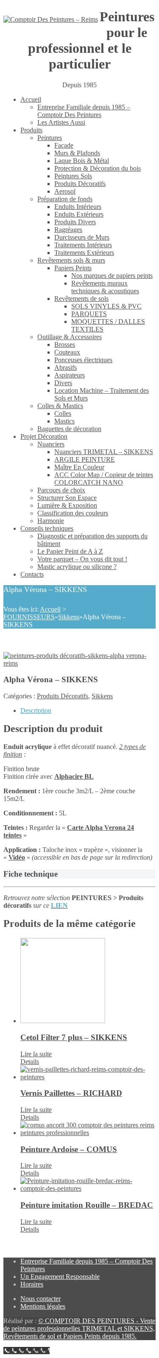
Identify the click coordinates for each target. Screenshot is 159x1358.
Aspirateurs (69, 375)
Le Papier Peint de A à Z (70, 551)
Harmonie (50, 520)
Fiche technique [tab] (30, 873)
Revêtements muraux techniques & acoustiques (105, 287)
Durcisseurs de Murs (81, 237)
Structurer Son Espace (67, 497)
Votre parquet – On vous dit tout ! (82, 559)
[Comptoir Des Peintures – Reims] (50, 19)
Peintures (49, 137)
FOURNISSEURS (29, 616)
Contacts (32, 574)
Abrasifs (65, 367)
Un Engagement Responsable (60, 1276)
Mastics (64, 421)
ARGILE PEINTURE (84, 459)
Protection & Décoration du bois (97, 168)
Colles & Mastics (60, 405)
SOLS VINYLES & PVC (106, 306)
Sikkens (68, 616)
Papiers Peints (73, 268)
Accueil (30, 99)
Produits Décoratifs (80, 183)
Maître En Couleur (79, 467)
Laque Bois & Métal (81, 160)
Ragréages (68, 229)
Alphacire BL (74, 776)
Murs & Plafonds (77, 153)
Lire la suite (36, 1054)
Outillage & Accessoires (69, 336)
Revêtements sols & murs (71, 260)
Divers (63, 382)
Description (35, 710)
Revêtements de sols (81, 298)
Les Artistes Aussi (61, 122)
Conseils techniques (46, 528)
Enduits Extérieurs (78, 214)
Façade (63, 145)
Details (29, 1061)
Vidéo (16, 857)
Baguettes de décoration (69, 428)
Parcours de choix (61, 490)
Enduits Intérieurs (77, 206)
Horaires (31, 1284)
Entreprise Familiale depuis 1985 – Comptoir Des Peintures (83, 110)
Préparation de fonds (64, 199)
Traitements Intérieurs (83, 245)
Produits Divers (75, 222)
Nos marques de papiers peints (112, 275)
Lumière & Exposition (67, 505)
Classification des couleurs (72, 513)
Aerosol (64, 191)
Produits (31, 130)
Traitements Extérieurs (84, 252)
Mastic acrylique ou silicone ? (77, 566)
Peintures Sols (73, 176)
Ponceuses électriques (83, 359)
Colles (62, 413)
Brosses (64, 344)
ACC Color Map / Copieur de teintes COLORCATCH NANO (103, 478)
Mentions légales (42, 1306)
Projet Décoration (43, 436)
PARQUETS (89, 313)
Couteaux (67, 352)
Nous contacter (40, 1298)
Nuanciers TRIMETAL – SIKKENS (103, 451)
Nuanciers (50, 444)
